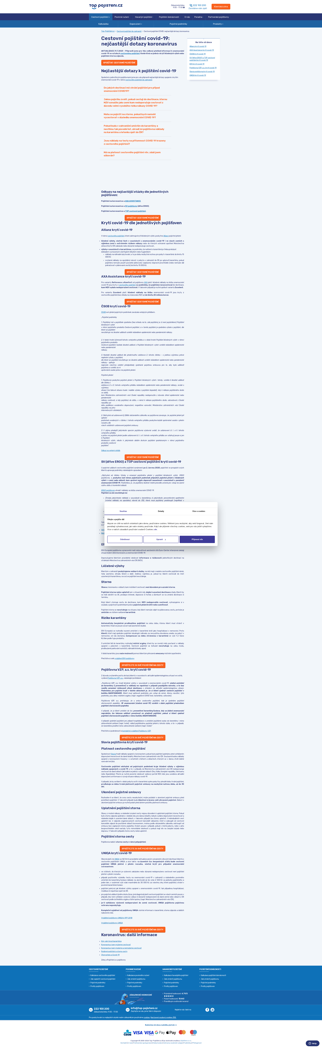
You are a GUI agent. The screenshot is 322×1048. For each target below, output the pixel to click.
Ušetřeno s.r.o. (186, 1041)
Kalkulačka (103, 24)
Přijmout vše (197, 539)
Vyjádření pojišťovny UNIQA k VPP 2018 (116, 918)
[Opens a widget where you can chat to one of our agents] (312, 1043)
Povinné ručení (122, 17)
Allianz (166, 236)
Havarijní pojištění (143, 17)
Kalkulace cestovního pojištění (102, 975)
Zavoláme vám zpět (198, 8)
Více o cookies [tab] (198, 511)
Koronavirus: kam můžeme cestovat (116, 945)
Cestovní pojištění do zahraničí (129, 31)
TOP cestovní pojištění (135, 211)
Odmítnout (125, 539)
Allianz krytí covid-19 (198, 46)
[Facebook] (208, 1010)
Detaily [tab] (161, 511)
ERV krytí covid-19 (197, 64)
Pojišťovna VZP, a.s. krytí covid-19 (203, 68)
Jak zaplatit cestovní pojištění (102, 979)
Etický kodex (157, 1043)
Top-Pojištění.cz (108, 31)
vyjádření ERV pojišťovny (124, 658)
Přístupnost (197, 1043)
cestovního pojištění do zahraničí (139, 80)
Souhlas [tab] (123, 511)
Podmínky (187, 1043)
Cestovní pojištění (99, 17)
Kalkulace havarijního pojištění (176, 975)
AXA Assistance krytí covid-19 (202, 50)
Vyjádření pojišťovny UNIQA (112, 923)
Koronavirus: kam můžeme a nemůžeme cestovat (121, 948)
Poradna (198, 17)
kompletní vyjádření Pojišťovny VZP (136, 731)
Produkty (217, 24)
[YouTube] (213, 1010)
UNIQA (116, 859)
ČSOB (103, 312)
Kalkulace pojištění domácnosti (213, 975)
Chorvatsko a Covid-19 (110, 955)
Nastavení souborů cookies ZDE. (163, 1017)
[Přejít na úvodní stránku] (106, 6)
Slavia (113, 754)
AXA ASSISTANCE (133, 201)
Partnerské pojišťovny (218, 17)
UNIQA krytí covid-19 (198, 75)
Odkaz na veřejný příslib (110, 451)
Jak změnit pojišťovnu (136, 979)
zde (155, 529)
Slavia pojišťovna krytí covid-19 (202, 72)
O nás (187, 17)
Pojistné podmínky (178, 24)
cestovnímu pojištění (130, 53)
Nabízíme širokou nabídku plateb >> (161, 1025)
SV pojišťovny (131, 206)
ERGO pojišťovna (108, 490)
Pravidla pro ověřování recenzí (176, 1001)
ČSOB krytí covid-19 (198, 54)
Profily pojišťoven (97, 986)
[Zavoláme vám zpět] (191, 5)
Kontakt (124, 1043)
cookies (147, 1017)
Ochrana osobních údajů (172, 1043)
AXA (146, 282)
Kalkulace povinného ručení (138, 975)
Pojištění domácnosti (169, 17)
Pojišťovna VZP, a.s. (115, 678)
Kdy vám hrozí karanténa (111, 941)
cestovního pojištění (116, 236)
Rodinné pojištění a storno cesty (114, 951)
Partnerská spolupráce (142, 1043)
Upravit (159, 539)
